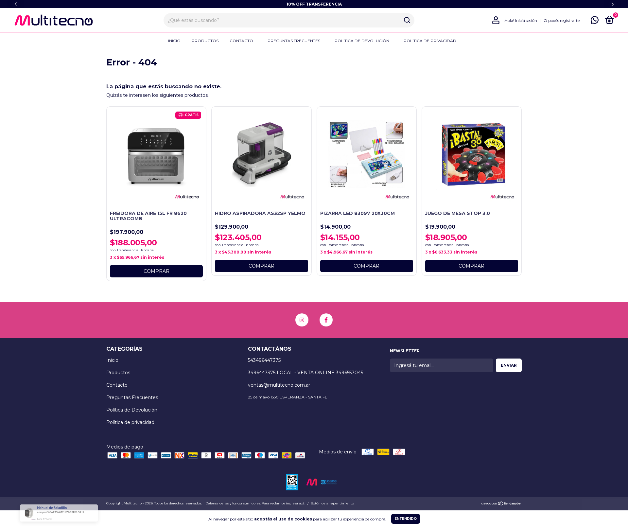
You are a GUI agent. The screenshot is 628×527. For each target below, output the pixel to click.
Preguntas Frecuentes (294, 40)
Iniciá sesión (526, 20)
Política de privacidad (430, 40)
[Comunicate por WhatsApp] (594, 21)
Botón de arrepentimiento (332, 503)
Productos (205, 40)
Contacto (241, 40)
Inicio (174, 40)
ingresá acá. (295, 503)
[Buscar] (406, 20)
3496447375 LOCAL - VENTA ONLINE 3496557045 (305, 373)
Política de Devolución (362, 40)
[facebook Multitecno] (326, 319)
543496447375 (264, 360)
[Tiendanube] (501, 504)
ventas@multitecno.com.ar (279, 385)
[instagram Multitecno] (301, 319)
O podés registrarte (562, 20)
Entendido (405, 519)
